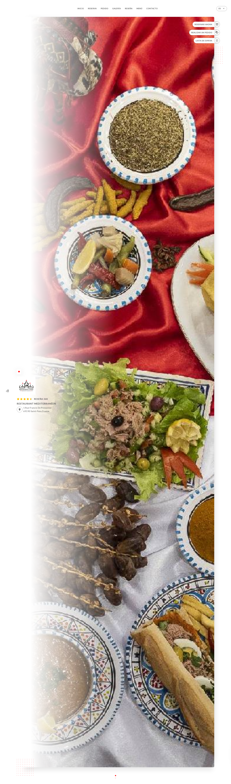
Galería (116, 8)
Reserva (92, 8)
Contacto (152, 8)
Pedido (104, 8)
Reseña (128, 8)
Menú (139, 8)
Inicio (80, 8)
